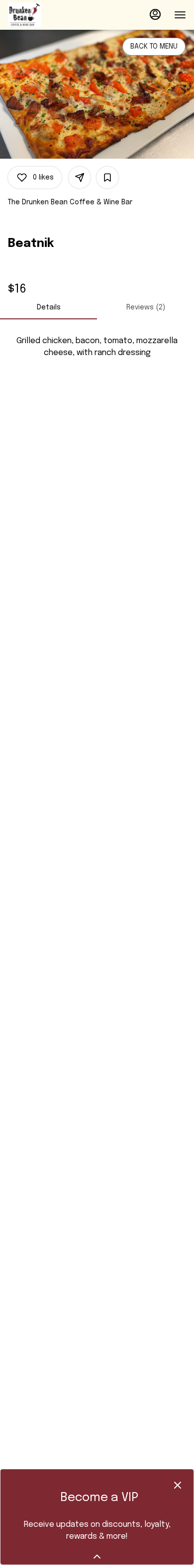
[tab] (48, 307)
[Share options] (80, 177)
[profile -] (155, 14)
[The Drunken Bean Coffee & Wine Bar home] (52, 14)
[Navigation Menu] (180, 14)
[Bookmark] (107, 177)
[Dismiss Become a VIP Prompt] (178, 1485)
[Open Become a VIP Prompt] (97, 1557)
